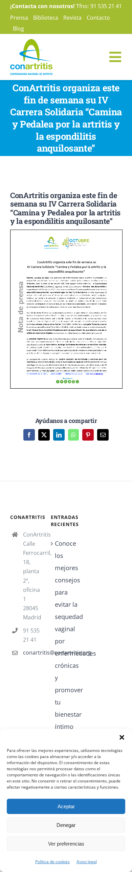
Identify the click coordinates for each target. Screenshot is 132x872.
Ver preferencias (66, 844)
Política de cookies (52, 862)
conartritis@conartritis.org (32, 652)
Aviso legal (86, 862)
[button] (121, 737)
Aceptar (66, 806)
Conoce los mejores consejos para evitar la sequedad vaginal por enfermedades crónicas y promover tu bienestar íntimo (66, 635)
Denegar (66, 825)
